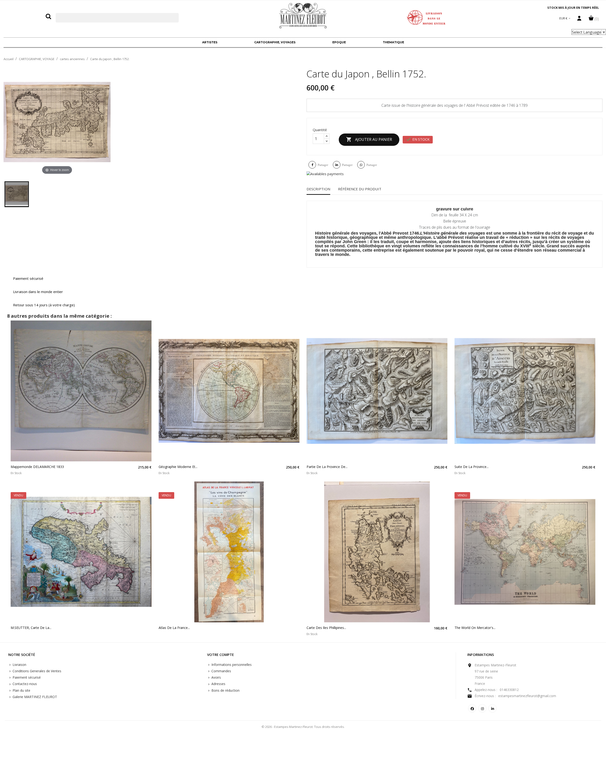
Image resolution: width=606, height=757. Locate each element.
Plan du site (21, 690)
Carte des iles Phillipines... (326, 627)
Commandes (220, 671)
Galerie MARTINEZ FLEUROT (34, 697)
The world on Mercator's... (474, 627)
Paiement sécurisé (26, 677)
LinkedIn (492, 708)
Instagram (482, 708)
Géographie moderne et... (178, 466)
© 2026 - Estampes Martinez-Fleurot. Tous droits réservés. (303, 727)
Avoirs (215, 677)
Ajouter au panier (369, 139)
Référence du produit (359, 189)
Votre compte (220, 655)
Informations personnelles (231, 664)
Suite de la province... (471, 466)
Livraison (19, 664)
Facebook (472, 708)
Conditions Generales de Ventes (36, 671)
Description (318, 189)
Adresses (217, 683)
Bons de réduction (225, 690)
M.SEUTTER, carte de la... (31, 627)
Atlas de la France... (174, 627)
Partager (323, 164)
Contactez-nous (24, 683)
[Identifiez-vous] (579, 19)
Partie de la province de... (327, 466)
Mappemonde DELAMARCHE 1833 (37, 466)
